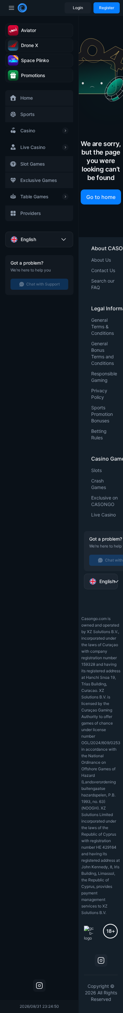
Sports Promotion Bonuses (102, 414)
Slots (96, 470)
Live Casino (103, 514)
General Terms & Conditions (102, 326)
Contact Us (103, 270)
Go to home (100, 197)
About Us (101, 260)
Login (78, 7)
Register (106, 7)
